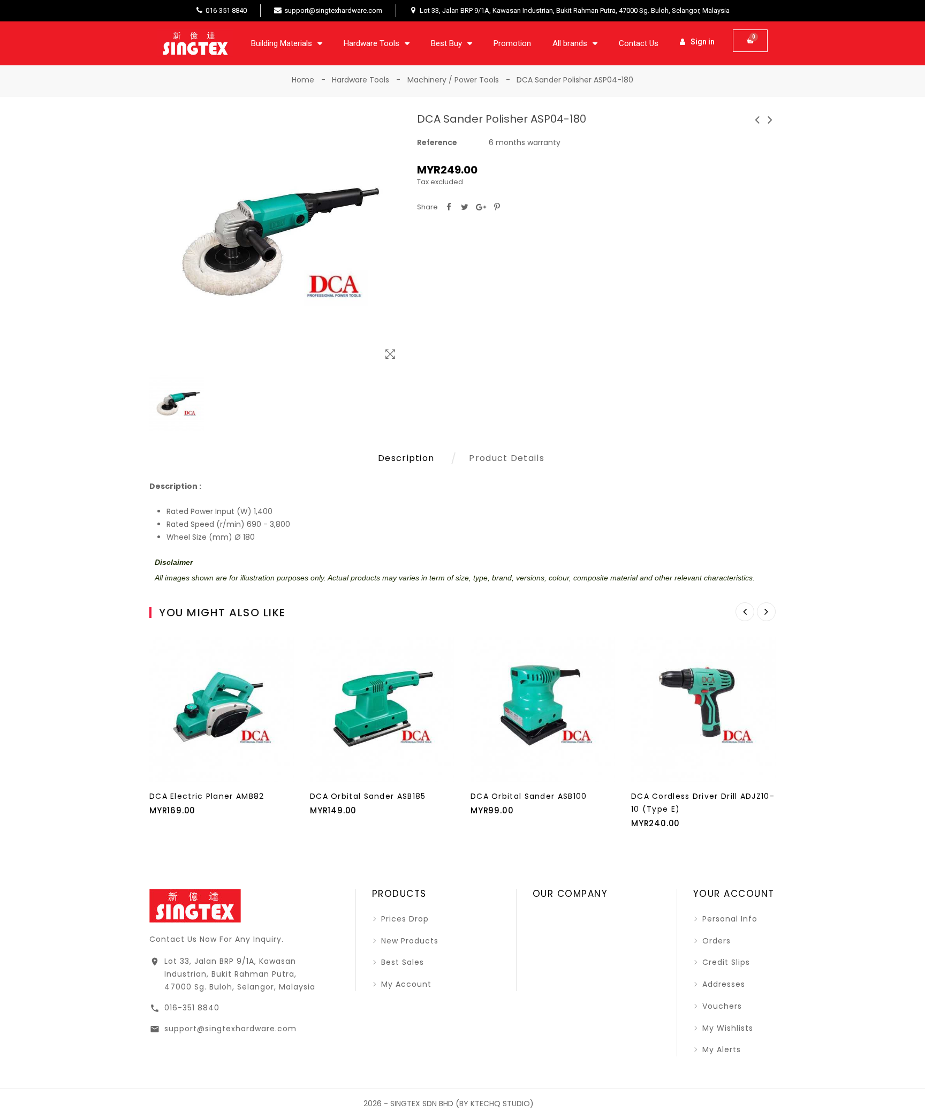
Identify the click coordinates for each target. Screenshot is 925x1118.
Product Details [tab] (506, 458)
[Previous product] (757, 119)
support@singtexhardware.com (230, 1028)
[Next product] (770, 119)
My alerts (720, 1049)
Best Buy (446, 43)
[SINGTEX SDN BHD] (195, 905)
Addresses (722, 984)
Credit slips (725, 962)
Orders (715, 940)
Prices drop (403, 918)
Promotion (512, 43)
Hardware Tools (371, 43)
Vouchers (721, 1006)
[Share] (449, 207)
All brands (569, 43)
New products (408, 940)
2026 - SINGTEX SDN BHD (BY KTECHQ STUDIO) (448, 1103)
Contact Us (638, 43)
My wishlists (726, 1028)
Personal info (728, 918)
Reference (437, 142)
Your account (734, 893)
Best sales (401, 962)
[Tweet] (465, 207)
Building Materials (281, 43)
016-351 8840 (191, 1007)
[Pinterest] (497, 207)
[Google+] (481, 207)
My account (404, 984)
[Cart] (750, 40)
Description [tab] (406, 458)
